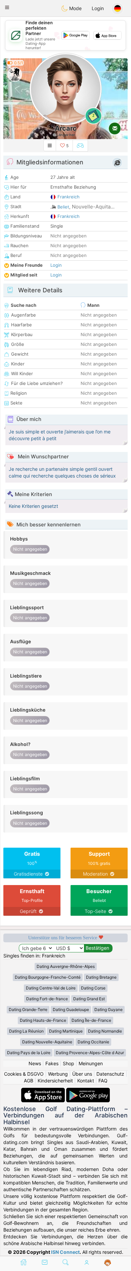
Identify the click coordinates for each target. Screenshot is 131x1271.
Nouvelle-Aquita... (93, 206)
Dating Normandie (105, 1031)
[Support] (107, 1263)
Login (98, 8)
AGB (28, 1080)
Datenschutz (110, 1074)
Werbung (58, 1074)
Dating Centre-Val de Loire (51, 987)
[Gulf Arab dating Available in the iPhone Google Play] (88, 1091)
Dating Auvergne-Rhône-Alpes (66, 966)
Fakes (51, 1063)
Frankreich (68, 196)
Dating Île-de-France (91, 1020)
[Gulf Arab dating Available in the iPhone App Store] (43, 1091)
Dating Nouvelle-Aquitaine (47, 1041)
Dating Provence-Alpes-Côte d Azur (90, 1052)
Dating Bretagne (101, 977)
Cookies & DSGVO (24, 1074)
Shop (68, 1063)
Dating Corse (93, 987)
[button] (7, 7)
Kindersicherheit (55, 1080)
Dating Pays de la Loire (28, 1052)
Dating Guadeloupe (71, 1009)
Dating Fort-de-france (47, 998)
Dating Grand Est (89, 998)
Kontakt (85, 1080)
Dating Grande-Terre (28, 1009)
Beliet (63, 206)
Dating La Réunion (26, 1031)
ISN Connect (65, 1252)
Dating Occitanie (93, 1041)
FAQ (102, 1080)
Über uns (82, 1074)
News (35, 1063)
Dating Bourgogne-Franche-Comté (48, 977)
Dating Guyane (108, 1009)
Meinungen (91, 1063)
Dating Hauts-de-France (43, 1020)
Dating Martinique (66, 1031)
